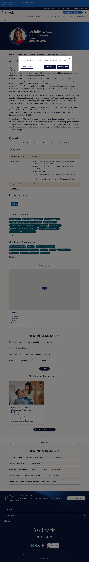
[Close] (69, 58)
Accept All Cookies (63, 66)
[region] (45, 64)
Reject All (49, 66)
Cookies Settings (27, 66)
